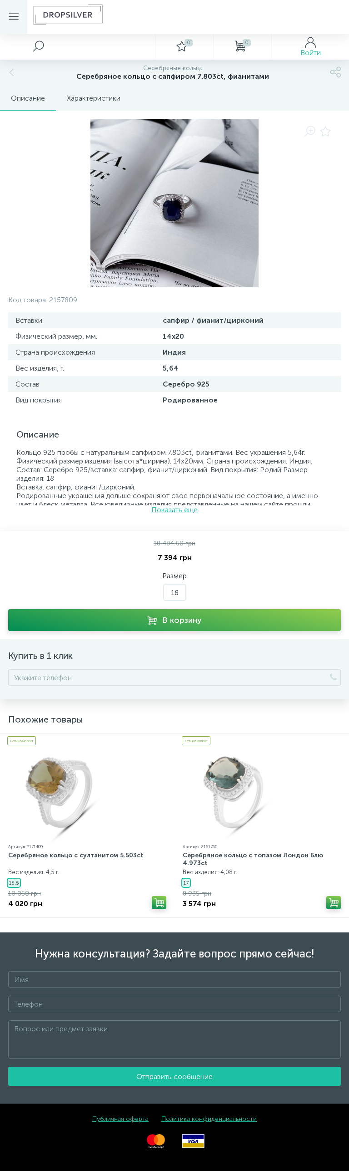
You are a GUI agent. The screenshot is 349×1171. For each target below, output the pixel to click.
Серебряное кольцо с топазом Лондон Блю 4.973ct (253, 859)
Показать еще (174, 509)
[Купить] (159, 902)
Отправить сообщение (174, 1076)
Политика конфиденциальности (209, 1119)
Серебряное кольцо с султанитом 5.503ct (75, 855)
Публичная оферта (120, 1119)
